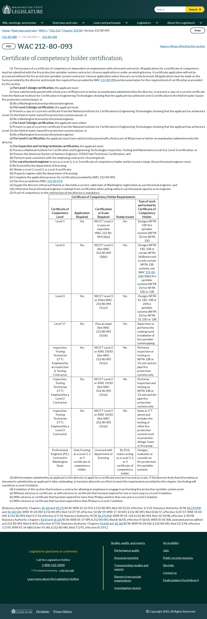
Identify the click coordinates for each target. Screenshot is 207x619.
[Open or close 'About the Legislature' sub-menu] (201, 22)
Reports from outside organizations (127, 578)
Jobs (166, 550)
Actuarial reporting (126, 558)
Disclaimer (42, 611)
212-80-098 (49, 37)
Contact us (170, 572)
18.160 (45, 508)
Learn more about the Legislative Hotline (53, 579)
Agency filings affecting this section (182, 46)
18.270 (60, 508)
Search (193, 9)
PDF (8, 46)
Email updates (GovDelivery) (181, 580)
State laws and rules (65, 22)
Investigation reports (127, 588)
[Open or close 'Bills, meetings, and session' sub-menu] (42, 22)
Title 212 (54, 30)
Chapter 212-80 (72, 30)
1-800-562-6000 (53, 565)
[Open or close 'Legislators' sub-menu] (157, 22)
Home (6, 30)
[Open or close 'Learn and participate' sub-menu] (126, 22)
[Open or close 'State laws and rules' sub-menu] (83, 22)
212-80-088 (9, 37)
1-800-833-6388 (66, 570)
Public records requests (178, 558)
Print (198, 30)
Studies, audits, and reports (128, 543)
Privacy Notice (62, 611)
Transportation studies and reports (131, 567)
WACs (43, 30)
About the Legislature (181, 22)
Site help (168, 565)
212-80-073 (54, 181)
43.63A (104, 523)
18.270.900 (194, 508)
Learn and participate (107, 22)
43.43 (44, 519)
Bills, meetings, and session (19, 22)
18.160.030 (14, 512)
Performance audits (126, 550)
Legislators (144, 22)
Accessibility (171, 543)
